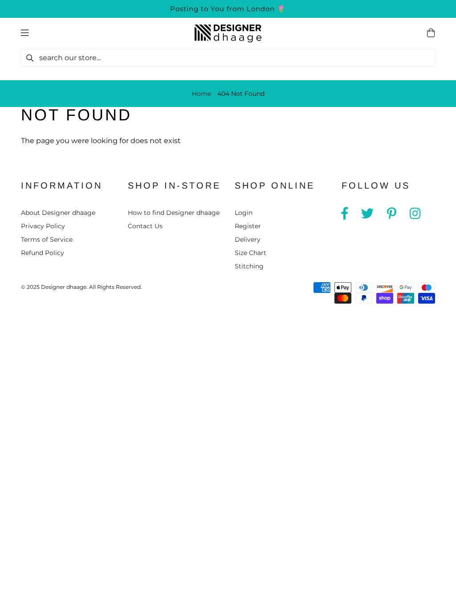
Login (243, 213)
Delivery (248, 239)
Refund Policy (42, 253)
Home (201, 94)
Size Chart (250, 253)
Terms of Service (47, 239)
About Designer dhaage (58, 213)
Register (248, 226)
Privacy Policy (43, 226)
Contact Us (145, 226)
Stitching (249, 266)
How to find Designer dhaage (174, 213)
